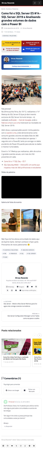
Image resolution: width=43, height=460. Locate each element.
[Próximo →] (40, 335)
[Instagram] (12, 290)
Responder (9, 426)
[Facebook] (16, 290)
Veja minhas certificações (29, 290)
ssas (5, 257)
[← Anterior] (35, 335)
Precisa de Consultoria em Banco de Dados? (12, 49)
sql (22, 253)
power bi (13, 253)
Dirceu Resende (8, 2)
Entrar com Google (13, 390)
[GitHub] (36, 286)
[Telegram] (29, 446)
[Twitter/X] (7, 290)
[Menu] (39, 3)
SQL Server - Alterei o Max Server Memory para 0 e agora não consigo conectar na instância (20, 304)
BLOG (3, 9)
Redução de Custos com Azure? (33, 49)
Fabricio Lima (6, 122)
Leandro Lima (11, 132)
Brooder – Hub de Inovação (21, 120)
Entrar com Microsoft (31, 390)
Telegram (21, 287)
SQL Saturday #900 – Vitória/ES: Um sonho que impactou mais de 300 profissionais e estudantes (22, 166)
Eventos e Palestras (12, 9)
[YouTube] (32, 286)
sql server (31, 253)
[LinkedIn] (27, 286)
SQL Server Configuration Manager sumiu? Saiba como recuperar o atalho (23, 316)
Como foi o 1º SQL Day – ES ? (15, 161)
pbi (5, 253)
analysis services (28, 250)
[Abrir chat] (35, 3)
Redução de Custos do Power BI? (32, 43)
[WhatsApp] (25, 446)
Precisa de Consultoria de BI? (12, 43)
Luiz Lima (16, 122)
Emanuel (11, 402)
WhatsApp (11, 287)
